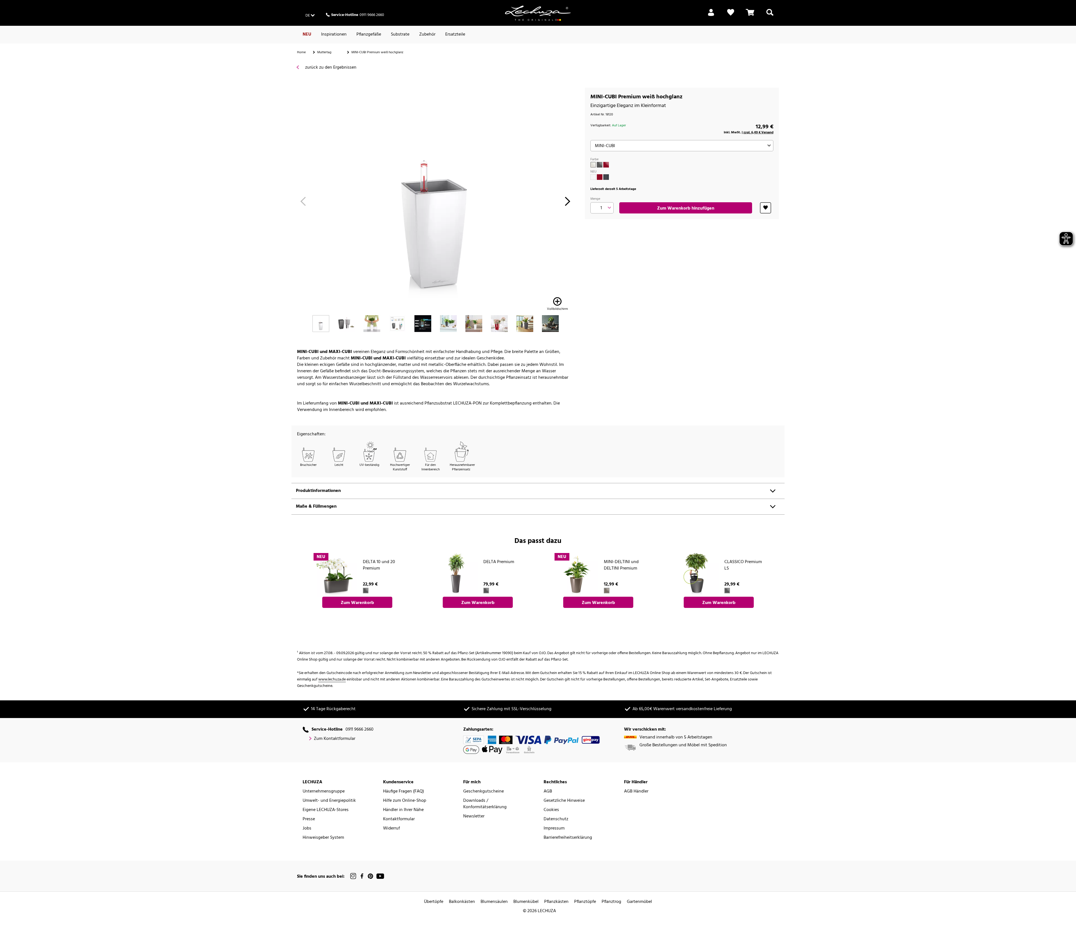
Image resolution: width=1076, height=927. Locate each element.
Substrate (400, 34)
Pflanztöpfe (585, 902)
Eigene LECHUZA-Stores (326, 810)
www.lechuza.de (332, 679)
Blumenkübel (526, 902)
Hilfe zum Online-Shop (404, 801)
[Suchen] (770, 16)
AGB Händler (636, 791)
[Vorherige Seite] (303, 203)
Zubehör (427, 34)
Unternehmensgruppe (324, 791)
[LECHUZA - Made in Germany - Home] (538, 13)
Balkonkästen (462, 902)
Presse (309, 819)
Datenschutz (556, 819)
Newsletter (473, 816)
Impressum (554, 828)
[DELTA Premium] (455, 574)
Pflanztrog (611, 902)
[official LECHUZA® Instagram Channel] (353, 876)
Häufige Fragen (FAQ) (403, 791)
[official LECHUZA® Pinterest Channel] (370, 876)
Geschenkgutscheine (483, 791)
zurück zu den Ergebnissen (330, 67)
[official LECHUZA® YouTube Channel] (380, 876)
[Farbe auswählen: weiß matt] (593, 177)
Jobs (307, 828)
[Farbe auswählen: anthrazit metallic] (599, 165)
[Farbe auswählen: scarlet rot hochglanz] (606, 165)
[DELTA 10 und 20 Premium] (335, 574)
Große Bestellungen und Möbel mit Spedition (683, 745)
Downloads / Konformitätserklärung (485, 804)
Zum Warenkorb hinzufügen (685, 208)
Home (301, 52)
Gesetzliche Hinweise (564, 801)
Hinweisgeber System (323, 838)
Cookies (551, 810)
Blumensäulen (494, 902)
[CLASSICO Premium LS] (696, 574)
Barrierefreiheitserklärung (568, 838)
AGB (548, 791)
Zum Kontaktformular (334, 739)
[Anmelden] (711, 16)
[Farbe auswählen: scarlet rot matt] (599, 177)
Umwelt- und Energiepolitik (329, 801)
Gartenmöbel (639, 902)
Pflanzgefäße (368, 34)
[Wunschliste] (730, 16)
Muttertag (324, 52)
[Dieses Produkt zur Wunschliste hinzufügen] (765, 207)
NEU (307, 34)
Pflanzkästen (556, 902)
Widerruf (391, 828)
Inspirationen (334, 34)
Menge (595, 199)
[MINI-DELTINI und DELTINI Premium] (576, 574)
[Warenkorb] (750, 16)
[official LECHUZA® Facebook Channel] (362, 876)
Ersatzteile (455, 34)
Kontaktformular (399, 819)
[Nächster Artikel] (567, 203)
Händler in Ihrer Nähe (403, 810)
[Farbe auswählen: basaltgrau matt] (606, 177)
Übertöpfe (433, 902)
